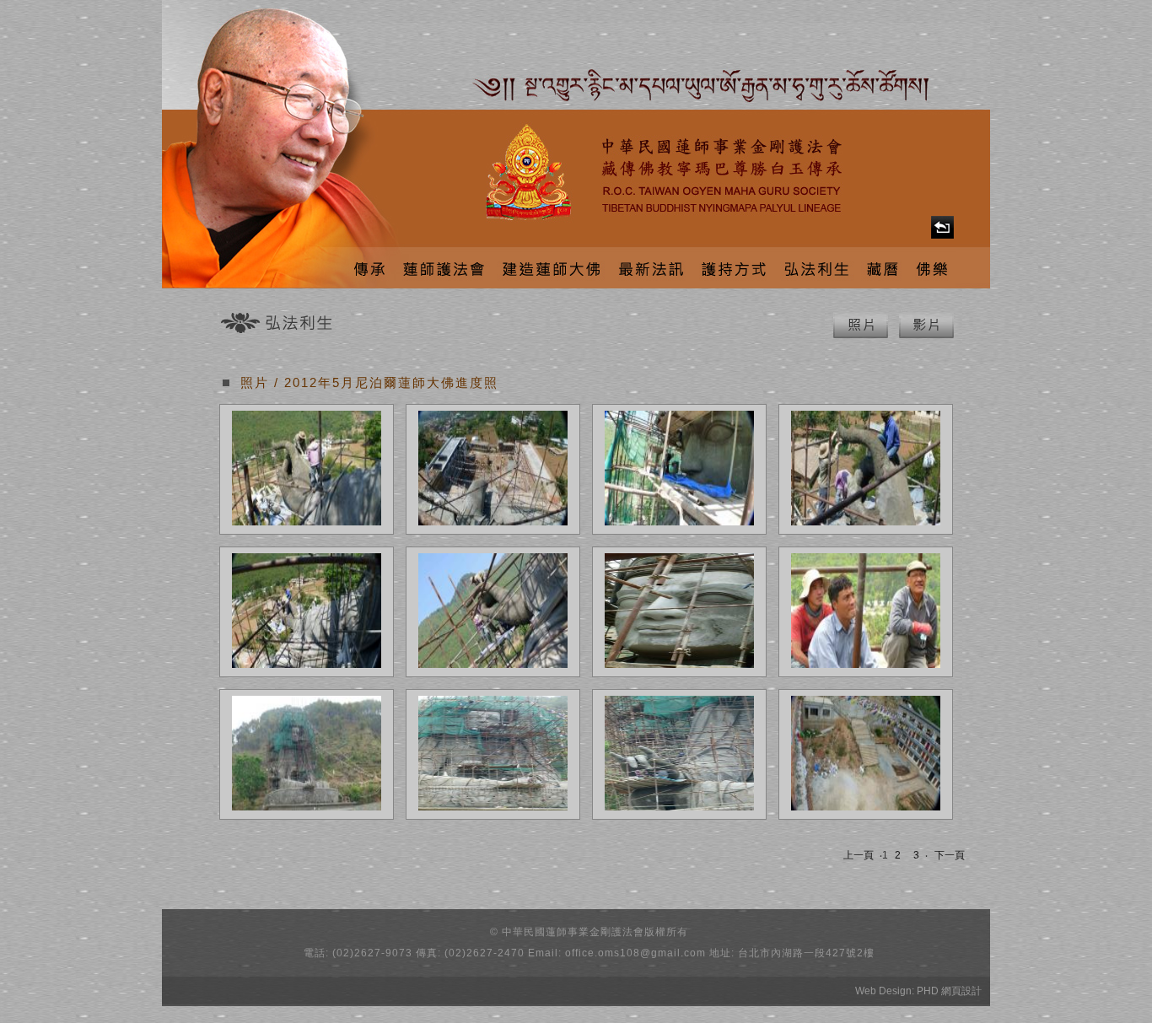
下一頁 (949, 855)
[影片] (926, 335)
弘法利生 (817, 267)
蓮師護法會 (442, 267)
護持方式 (734, 267)
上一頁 (858, 855)
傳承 (368, 267)
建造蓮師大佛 (550, 267)
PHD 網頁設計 (949, 991)
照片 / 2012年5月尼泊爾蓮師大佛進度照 (369, 382)
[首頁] (942, 227)
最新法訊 (650, 267)
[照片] (860, 335)
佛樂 (931, 267)
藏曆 (883, 267)
